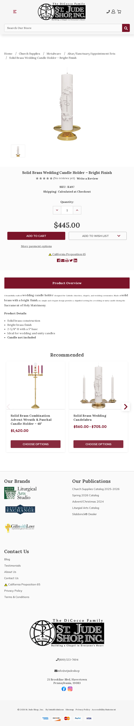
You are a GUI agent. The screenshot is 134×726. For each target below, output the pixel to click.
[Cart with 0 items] (119, 12)
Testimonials (12, 565)
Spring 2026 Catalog (85, 495)
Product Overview (67, 283)
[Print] (67, 260)
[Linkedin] (75, 260)
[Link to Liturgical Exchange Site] (20, 509)
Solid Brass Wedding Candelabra (89, 418)
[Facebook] (58, 260)
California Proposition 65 (69, 254)
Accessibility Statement (104, 709)
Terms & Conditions (16, 597)
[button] (15, 12)
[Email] (63, 260)
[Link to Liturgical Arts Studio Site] (20, 492)
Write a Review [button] (87, 178)
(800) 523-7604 (68, 659)
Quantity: (67, 202)
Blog (7, 559)
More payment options (36, 246)
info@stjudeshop (68, 670)
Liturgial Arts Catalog (85, 508)
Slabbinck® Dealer (84, 514)
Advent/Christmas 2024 (88, 501)
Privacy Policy (13, 590)
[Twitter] (71, 260)
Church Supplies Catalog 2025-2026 (96, 489)
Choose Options (36, 444)
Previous (8, 407)
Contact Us (11, 578)
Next (125, 407)
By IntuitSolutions (55, 709)
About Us (10, 572)
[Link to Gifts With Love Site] (20, 527)
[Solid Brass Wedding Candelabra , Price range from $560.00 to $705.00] (98, 385)
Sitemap (70, 709)
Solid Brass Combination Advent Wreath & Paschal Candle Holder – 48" (31, 420)
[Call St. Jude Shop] (108, 11)
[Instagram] (70, 689)
